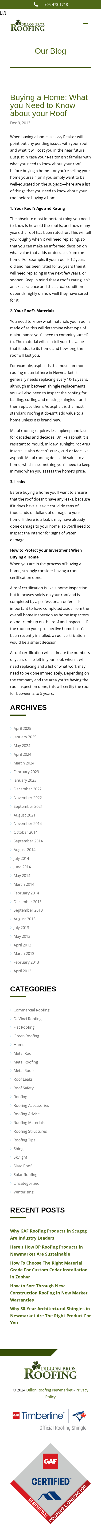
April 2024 (22, 754)
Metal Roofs (24, 1070)
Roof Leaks (23, 1079)
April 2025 (22, 728)
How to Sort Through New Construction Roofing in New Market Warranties (49, 1293)
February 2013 (26, 962)
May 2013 (22, 936)
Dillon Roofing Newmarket (49, 1390)
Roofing (20, 1096)
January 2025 (25, 737)
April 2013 (22, 945)
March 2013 (24, 953)
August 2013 (24, 919)
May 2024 (22, 745)
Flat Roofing (24, 1027)
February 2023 (26, 771)
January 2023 (25, 780)
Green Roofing (26, 1036)
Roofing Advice (27, 1113)
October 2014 (26, 832)
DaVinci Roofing (28, 1018)
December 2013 (28, 901)
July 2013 (21, 927)
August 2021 (24, 815)
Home (19, 1044)
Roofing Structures (30, 1131)
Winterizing (24, 1192)
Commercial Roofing (32, 1010)
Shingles (21, 1148)
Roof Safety (24, 1088)
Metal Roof (23, 1053)
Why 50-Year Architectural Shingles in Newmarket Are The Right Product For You (50, 1316)
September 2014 (28, 841)
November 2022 (28, 797)
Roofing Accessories (31, 1105)
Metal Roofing (26, 1062)
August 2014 (24, 849)
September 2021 (28, 806)
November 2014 (28, 823)
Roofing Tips (24, 1140)
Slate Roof (22, 1165)
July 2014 (21, 858)
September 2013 (28, 910)
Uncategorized (26, 1183)
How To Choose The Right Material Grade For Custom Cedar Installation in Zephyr (49, 1270)
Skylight (20, 1157)
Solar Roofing (25, 1174)
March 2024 (24, 763)
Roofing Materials (29, 1122)
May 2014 (22, 875)
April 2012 (22, 971)
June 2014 (22, 866)
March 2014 (24, 884)
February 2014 (26, 893)
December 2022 (28, 789)
